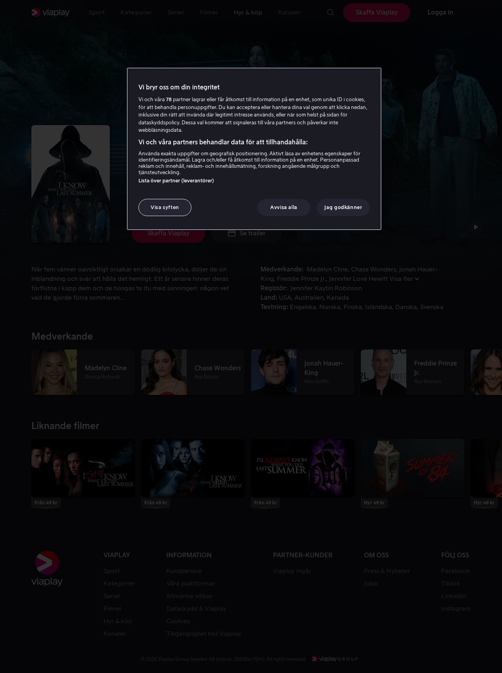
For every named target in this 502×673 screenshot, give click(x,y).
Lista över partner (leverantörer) (176, 180)
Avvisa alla (283, 207)
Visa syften (165, 207)
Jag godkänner (343, 207)
